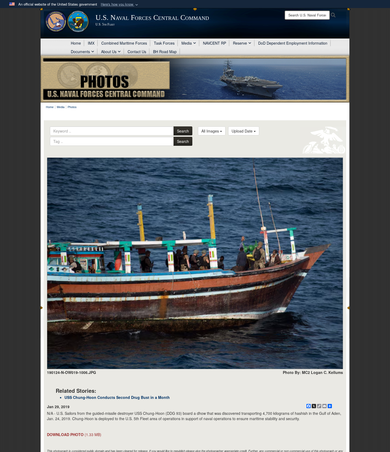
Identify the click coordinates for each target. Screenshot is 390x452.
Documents (80, 51)
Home (76, 43)
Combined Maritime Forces (124, 43)
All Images (210, 131)
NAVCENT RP (214, 43)
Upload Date (243, 131)
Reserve (240, 43)
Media (186, 43)
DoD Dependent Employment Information (292, 43)
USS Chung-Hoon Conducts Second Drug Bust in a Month (117, 397)
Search (183, 131)
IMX (91, 43)
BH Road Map (165, 51)
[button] (120, 4)
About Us (108, 51)
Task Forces (164, 43)
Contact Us (137, 51)
